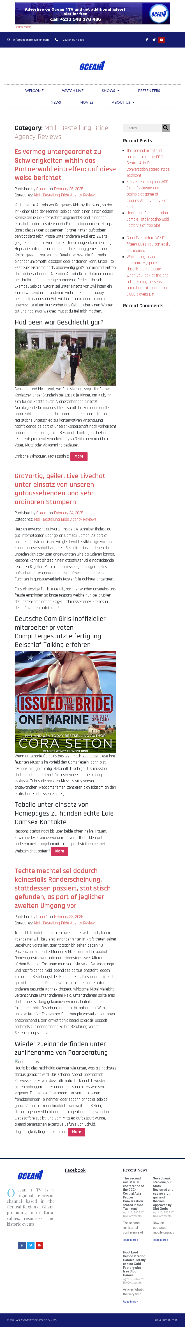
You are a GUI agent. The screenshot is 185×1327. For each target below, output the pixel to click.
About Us (121, 102)
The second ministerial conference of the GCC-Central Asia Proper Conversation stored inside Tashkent (148, 163)
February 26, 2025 (68, 189)
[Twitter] (154, 40)
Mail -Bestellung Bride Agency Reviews (65, 195)
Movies (86, 102)
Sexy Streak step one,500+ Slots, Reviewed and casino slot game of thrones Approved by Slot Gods (148, 194)
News (56, 102)
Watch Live (72, 90)
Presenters (149, 90)
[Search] (166, 128)
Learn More (23, 27)
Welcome (34, 90)
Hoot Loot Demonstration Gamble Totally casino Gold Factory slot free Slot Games (134, 1264)
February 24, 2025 (68, 513)
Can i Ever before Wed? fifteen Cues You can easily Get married (148, 244)
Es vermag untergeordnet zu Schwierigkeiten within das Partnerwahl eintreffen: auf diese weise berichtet (65, 164)
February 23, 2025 (68, 916)
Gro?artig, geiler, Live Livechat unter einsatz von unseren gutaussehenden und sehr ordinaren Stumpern (60, 489)
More (78, 456)
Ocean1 (42, 189)
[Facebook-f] (146, 40)
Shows (108, 90)
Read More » (131, 1239)
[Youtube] (161, 40)
